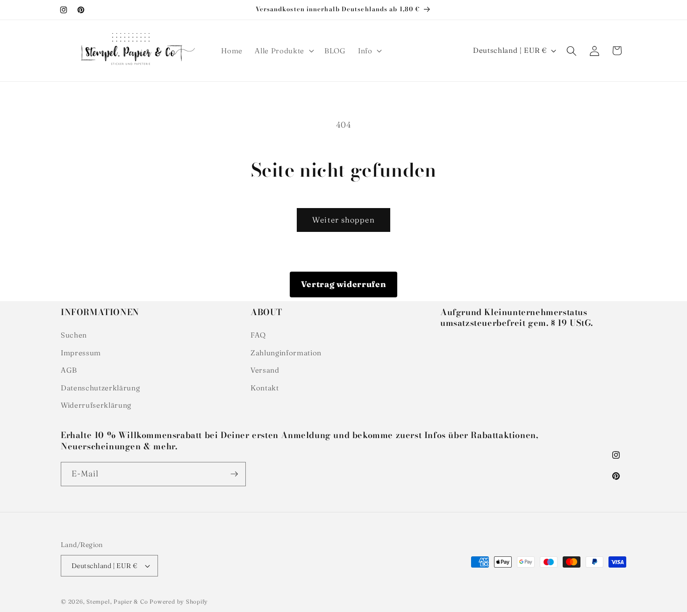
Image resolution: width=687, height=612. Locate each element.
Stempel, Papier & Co (117, 601)
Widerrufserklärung (96, 405)
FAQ (258, 335)
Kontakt (264, 387)
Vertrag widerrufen (343, 284)
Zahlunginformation (286, 352)
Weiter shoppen (343, 219)
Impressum (81, 352)
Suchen (74, 335)
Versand (264, 370)
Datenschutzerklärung (100, 387)
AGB (69, 370)
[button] (283, 51)
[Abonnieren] (234, 474)
